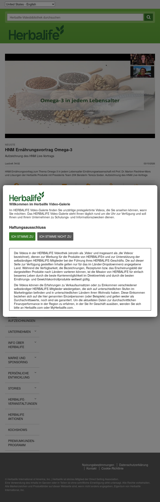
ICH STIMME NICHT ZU (55, 236)
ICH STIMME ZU (22, 236)
